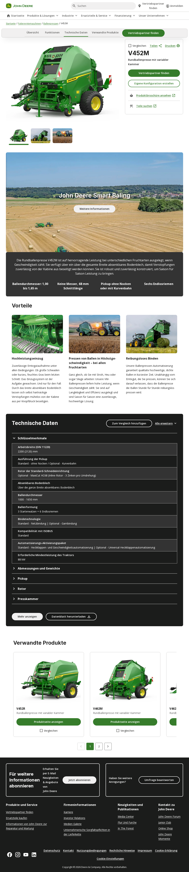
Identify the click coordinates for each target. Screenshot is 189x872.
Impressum (145, 850)
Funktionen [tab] (52, 32)
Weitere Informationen (94, 209)
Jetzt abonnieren (79, 780)
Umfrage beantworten (159, 780)
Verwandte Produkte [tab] (105, 32)
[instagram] (17, 854)
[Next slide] (108, 746)
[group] (19, 136)
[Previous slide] (81, 746)
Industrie (68, 15)
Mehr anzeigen (27, 616)
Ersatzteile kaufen (16, 818)
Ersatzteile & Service (94, 15)
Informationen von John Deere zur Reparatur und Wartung (26, 826)
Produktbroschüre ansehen (153, 95)
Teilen (154, 45)
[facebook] (9, 854)
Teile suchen (144, 106)
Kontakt (68, 850)
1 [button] (90, 746)
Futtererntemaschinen (29, 23)
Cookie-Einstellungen (110, 858)
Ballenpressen (50, 23)
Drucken (170, 45)
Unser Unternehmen (152, 15)
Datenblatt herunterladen (69, 616)
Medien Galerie (73, 824)
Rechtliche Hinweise (122, 850)
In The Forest (126, 828)
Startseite (17, 15)
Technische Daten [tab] (75, 32)
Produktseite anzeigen (48, 722)
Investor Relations (74, 818)
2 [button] (99, 746)
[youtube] (26, 854)
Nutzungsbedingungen (91, 850)
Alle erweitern (164, 423)
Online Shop (165, 828)
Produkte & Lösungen (41, 15)
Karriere (68, 812)
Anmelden (176, 6)
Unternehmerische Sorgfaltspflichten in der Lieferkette (87, 832)
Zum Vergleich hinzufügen (129, 423)
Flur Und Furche (127, 822)
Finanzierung (123, 15)
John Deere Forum (169, 816)
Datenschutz (52, 850)
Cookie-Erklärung (166, 850)
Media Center (126, 816)
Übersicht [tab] (33, 32)
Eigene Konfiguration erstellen (154, 83)
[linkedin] (34, 854)
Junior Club (164, 822)
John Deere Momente (165, 836)
